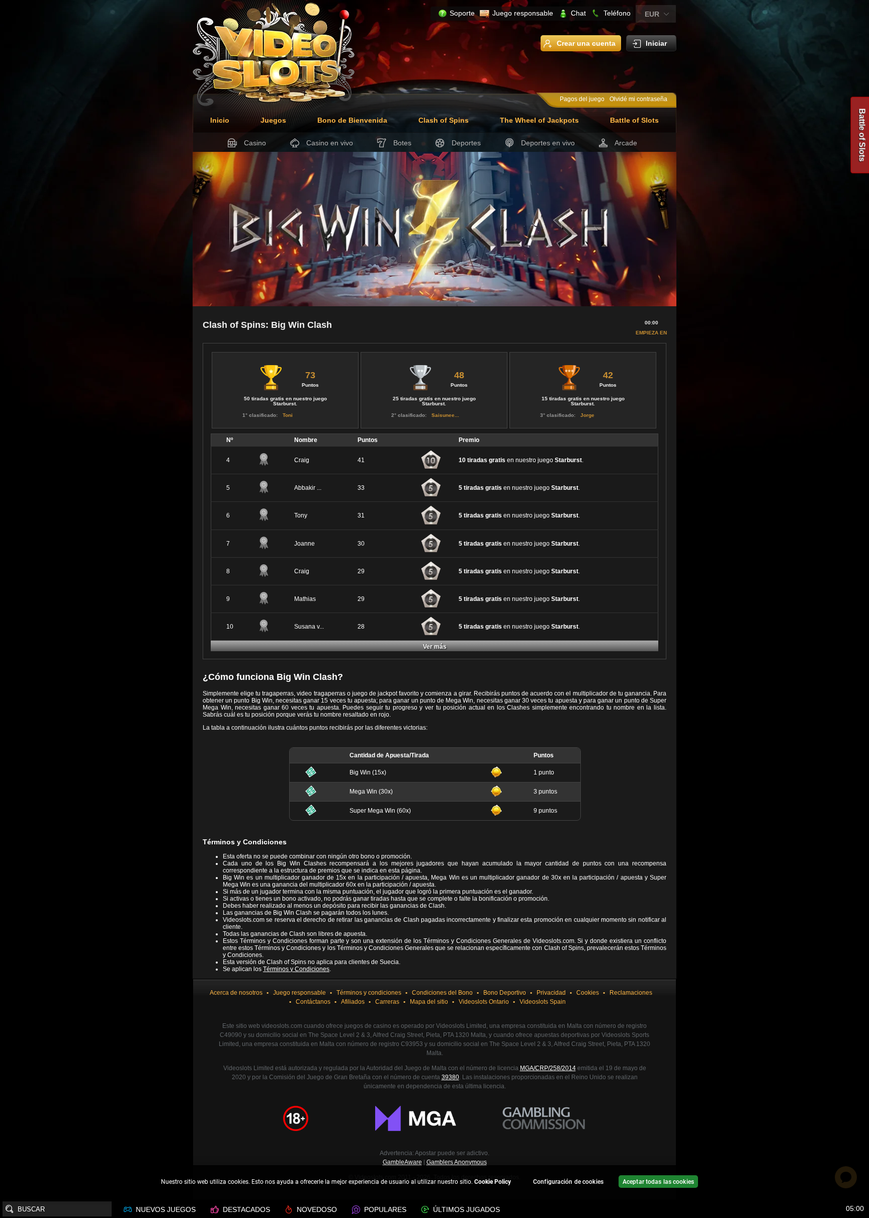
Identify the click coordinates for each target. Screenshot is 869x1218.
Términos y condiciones (368, 992)
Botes (402, 143)
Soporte (462, 13)
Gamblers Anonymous (456, 1162)
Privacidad (551, 992)
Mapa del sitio (429, 1001)
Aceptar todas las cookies (658, 1181)
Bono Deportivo (504, 992)
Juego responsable (522, 13)
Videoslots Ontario (484, 1001)
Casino (255, 143)
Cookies (587, 992)
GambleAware (402, 1162)
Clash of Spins (443, 120)
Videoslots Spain (542, 1001)
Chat (578, 13)
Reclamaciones (631, 992)
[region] (434, 1183)
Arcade (626, 143)
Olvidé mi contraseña (638, 99)
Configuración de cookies (568, 1181)
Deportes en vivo (548, 143)
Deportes (466, 143)
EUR (652, 14)
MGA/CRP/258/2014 (548, 1068)
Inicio (219, 120)
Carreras (387, 1001)
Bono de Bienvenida (352, 120)
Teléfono (617, 13)
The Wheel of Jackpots (539, 120)
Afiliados (353, 1001)
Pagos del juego (582, 99)
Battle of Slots (634, 120)
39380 (450, 1077)
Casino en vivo (329, 143)
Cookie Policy (492, 1181)
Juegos (273, 120)
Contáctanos (313, 1001)
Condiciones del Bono (442, 992)
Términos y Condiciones (296, 969)
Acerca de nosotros (236, 992)
